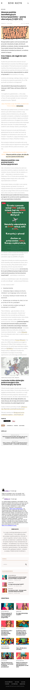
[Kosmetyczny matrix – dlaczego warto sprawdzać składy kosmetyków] (4, 590)
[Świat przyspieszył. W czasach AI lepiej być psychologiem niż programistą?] (4, 577)
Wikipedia (24, 332)
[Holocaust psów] (7, 641)
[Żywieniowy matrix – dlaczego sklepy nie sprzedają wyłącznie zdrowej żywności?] (22, 623)
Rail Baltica (10, 348)
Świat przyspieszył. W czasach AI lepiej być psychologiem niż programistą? (17, 577)
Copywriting (14, 684)
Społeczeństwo (12, 575)
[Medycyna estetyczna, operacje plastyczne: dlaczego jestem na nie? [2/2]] (22, 655)
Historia (17, 682)
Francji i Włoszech (20, 340)
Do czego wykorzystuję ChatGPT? (16, 584)
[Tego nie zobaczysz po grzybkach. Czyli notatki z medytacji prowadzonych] (7, 655)
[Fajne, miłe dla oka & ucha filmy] (22, 641)
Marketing (10, 582)
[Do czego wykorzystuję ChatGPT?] (4, 584)
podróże (16, 425)
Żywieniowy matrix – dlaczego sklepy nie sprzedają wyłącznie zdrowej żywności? (21, 633)
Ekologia (3, 9)
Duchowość (4, 660)
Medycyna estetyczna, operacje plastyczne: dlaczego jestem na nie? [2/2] (22, 665)
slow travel (21, 425)
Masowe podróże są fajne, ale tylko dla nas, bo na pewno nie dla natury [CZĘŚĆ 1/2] (15, 437)
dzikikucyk (3, 23)
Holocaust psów (5, 648)
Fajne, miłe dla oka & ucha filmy (21, 648)
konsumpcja (10, 425)
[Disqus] (15, 467)
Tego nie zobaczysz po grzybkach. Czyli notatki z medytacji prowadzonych (7, 665)
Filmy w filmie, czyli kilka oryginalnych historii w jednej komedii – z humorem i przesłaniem (15, 443)
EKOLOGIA (20, 106)
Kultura (18, 646)
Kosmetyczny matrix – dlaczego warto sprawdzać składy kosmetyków (17, 591)
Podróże (7, 684)
